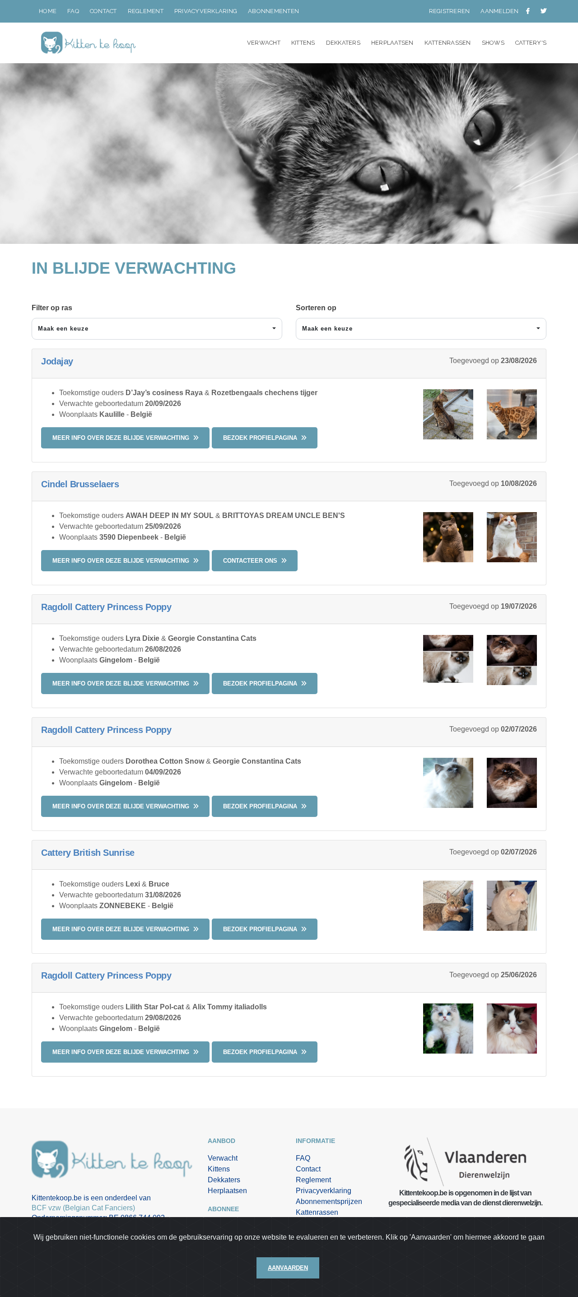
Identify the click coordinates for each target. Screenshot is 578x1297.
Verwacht (263, 42)
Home (47, 11)
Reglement (145, 11)
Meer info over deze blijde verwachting (121, 437)
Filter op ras (52, 308)
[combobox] (157, 329)
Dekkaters (343, 42)
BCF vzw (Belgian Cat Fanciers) (83, 1208)
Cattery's (530, 42)
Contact (103, 11)
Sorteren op (316, 308)
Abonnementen (273, 11)
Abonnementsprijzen (329, 1201)
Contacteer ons (251, 560)
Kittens (303, 42)
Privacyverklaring (205, 11)
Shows (493, 42)
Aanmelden (499, 11)
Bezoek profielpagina (261, 437)
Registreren (449, 11)
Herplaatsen (392, 42)
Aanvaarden (288, 1267)
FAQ (73, 11)
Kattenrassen (447, 42)
